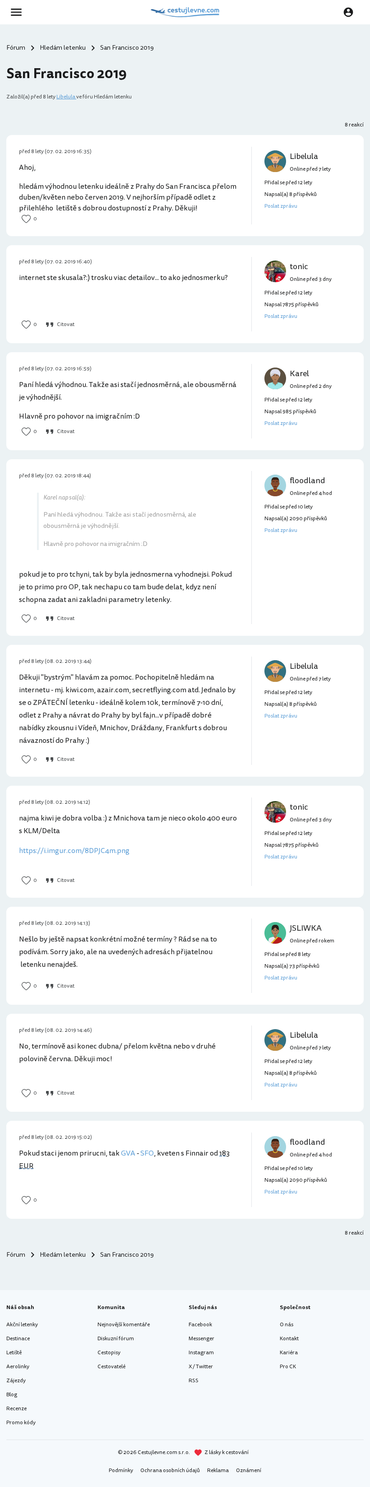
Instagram (201, 1352)
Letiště (14, 1352)
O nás (286, 1325)
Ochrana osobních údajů (170, 1470)
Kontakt (289, 1338)
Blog (11, 1394)
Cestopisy (108, 1352)
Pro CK (288, 1366)
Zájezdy (16, 1380)
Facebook (200, 1325)
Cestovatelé (111, 1366)
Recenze (16, 1408)
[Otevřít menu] (19, 12)
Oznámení (248, 1470)
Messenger (201, 1338)
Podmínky (121, 1470)
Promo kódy (21, 1422)
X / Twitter (201, 1366)
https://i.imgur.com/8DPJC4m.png (74, 850)
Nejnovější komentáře (123, 1325)
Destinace (18, 1338)
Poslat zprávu (280, 206)
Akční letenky (22, 1325)
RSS (194, 1380)
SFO (147, 1153)
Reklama (218, 1470)
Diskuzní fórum (115, 1338)
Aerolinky (17, 1366)
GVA (128, 1153)
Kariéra (289, 1352)
